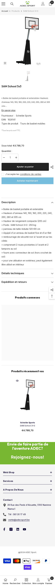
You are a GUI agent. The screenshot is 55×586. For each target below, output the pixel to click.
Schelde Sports (23, 115)
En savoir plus (8, 110)
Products (16, 11)
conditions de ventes (30, 174)
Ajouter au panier (25, 167)
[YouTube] (24, 529)
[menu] (3, 4)
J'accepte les (12, 174)
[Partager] (51, 167)
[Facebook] (4, 529)
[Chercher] (12, 4)
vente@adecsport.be (19, 519)
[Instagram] (11, 529)
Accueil (5, 11)
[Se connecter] (43, 3)
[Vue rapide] (17, 380)
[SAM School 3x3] (27, 394)
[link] (15, 581)
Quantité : (7, 151)
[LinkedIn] (18, 529)
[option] (27, 41)
